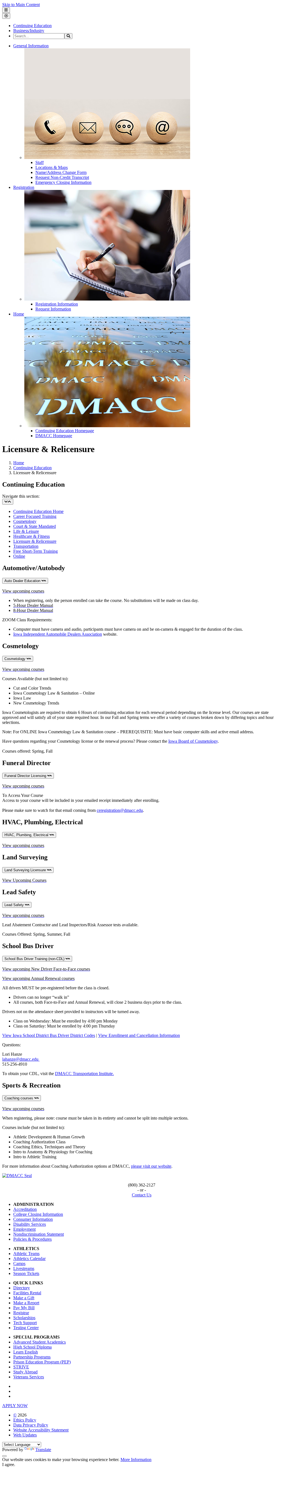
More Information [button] (135, 1459)
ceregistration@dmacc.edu (120, 810)
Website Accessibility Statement (41, 1430)
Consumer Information (33, 1219)
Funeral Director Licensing (25, 776)
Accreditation (25, 1209)
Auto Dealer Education (22, 581)
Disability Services (29, 1224)
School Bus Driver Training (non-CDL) (34, 959)
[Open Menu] (6, 10)
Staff (39, 162)
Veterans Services (28, 1377)
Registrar (21, 1312)
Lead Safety (14, 905)
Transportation (25, 546)
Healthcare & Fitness (31, 536)
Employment (24, 1229)
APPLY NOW (15, 1405)
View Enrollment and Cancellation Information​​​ (139, 1035)
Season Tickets (26, 1273)
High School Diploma (32, 1347)
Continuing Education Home (38, 511)
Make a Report (26, 1302)
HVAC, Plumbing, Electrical (26, 835)
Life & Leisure (26, 531)
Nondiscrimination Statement (38, 1234)
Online (19, 556)
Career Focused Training (34, 516)
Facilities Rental (27, 1292)
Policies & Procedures (32, 1239)
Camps (19, 1263)
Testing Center (26, 1327)
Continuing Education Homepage (64, 430)
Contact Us (141, 1195)
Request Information (53, 309)
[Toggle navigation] (7, 502)
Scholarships (24, 1317)
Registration (23, 187)
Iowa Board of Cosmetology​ (193, 741)
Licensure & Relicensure (34, 541)
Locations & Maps (51, 167)
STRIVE (21, 1367)
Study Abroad (25, 1372)
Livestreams (23, 1268)
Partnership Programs (32, 1357)
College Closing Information (38, 1214)
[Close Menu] (6, 16)
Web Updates (25, 1435)
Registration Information (56, 304)
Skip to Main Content (21, 4)
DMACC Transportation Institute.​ (84, 1073)
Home (18, 314)
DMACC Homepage (53, 435)
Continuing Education (32, 25)
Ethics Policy (24, 1420)
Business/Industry (28, 30)
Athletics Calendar (29, 1258)
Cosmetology (24, 521)
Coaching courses (19, 1098)
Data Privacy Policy (30, 1425)
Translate (43, 1449)
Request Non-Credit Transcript (62, 177)
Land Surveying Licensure (25, 870)
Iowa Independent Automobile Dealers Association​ (57, 634)
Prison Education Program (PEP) (42, 1362)
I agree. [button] (8, 1464)
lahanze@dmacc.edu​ (21, 1059)
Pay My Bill (24, 1307)
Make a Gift (23, 1297)
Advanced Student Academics (39, 1342)
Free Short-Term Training (35, 551)
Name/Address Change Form (61, 172)
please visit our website (151, 1166)
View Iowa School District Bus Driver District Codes (48, 1035)
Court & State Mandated (34, 526)
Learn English (25, 1352)
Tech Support (25, 1322)
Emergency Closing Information (63, 182)
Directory (21, 1287)
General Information (31, 45)
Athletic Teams (26, 1253)
